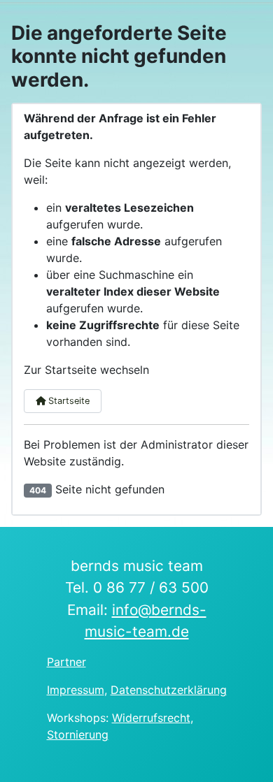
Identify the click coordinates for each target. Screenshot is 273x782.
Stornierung (77, 734)
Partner (66, 662)
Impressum (75, 690)
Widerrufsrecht (151, 718)
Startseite (68, 401)
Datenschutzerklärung (169, 690)
